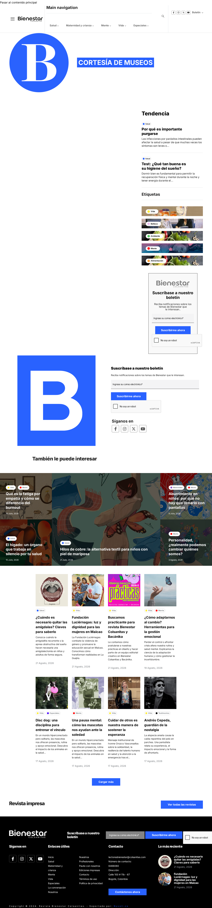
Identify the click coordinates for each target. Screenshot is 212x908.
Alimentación (157, 260)
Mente (105, 25)
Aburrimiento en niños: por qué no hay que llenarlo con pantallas (187, 501)
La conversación (57, 887)
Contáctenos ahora (127, 892)
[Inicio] (27, 19)
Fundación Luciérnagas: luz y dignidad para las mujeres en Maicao (186, 878)
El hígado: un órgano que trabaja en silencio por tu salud (24, 549)
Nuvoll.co (121, 906)
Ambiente (155, 236)
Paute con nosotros (89, 865)
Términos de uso (88, 879)
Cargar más (106, 781)
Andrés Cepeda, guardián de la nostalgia (157, 725)
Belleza (154, 224)
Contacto (84, 874)
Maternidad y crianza (79, 25)
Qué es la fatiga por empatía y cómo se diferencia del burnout (23, 501)
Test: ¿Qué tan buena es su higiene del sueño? (164, 166)
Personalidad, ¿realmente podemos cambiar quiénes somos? (187, 547)
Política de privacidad (91, 883)
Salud (53, 25)
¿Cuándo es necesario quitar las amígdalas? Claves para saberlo (188, 859)
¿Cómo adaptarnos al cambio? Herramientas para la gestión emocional (159, 627)
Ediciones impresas (89, 870)
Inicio (51, 857)
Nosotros (53, 892)
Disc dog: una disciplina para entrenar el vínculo (50, 725)
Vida (121, 25)
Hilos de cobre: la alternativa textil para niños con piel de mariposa (104, 551)
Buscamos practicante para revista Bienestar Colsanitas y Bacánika (121, 627)
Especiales (139, 25)
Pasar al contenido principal (18, 2)
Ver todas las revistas (182, 804)
